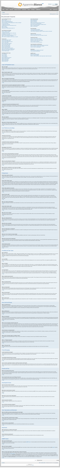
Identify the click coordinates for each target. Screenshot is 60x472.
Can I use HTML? (4, 54)
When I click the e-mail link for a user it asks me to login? (10, 36)
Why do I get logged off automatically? (7, 21)
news (29, 9)
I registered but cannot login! (6, 24)
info (51, 9)
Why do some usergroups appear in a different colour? (38, 24)
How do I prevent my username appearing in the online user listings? (11, 22)
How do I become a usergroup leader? (36, 23)
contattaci (55, 9)
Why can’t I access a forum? (6, 45)
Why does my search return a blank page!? (37, 40)
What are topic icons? (5, 61)
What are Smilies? (4, 55)
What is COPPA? (4, 26)
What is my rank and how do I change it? (7, 35)
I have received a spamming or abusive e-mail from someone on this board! (41, 31)
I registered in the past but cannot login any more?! (9, 25)
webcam (11, 9)
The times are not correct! (5, 32)
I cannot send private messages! (35, 29)
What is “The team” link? (34, 26)
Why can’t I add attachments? (6, 46)
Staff (39, 462)
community (38, 9)
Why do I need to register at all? (6, 20)
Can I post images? (4, 56)
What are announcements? (6, 58)
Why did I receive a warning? (6, 47)
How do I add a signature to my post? (7, 41)
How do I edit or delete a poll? (6, 44)
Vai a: (35, 460)
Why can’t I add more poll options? (7, 43)
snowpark (24, 9)
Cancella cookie (43, 462)
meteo (7, 9)
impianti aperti (17, 9)
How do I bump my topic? (5, 50)
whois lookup (12, 453)
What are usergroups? (34, 21)
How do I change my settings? (6, 31)
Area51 (53, 447)
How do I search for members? (35, 41)
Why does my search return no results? (36, 39)
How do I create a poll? (5, 42)
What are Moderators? (34, 20)
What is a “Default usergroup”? (35, 25)
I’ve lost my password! (5, 23)
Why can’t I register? (5, 27)
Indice (4, 12)
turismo (33, 9)
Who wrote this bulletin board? (35, 54)
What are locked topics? (5, 60)
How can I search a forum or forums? (36, 38)
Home (3, 9)
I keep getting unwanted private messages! (37, 30)
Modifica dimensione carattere (57, 12)
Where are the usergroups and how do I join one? (38, 22)
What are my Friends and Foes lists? (36, 34)
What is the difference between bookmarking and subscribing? (39, 45)
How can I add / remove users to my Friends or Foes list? (39, 35)
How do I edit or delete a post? (6, 40)
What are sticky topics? (5, 59)
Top (3, 69)
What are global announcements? (6, 57)
